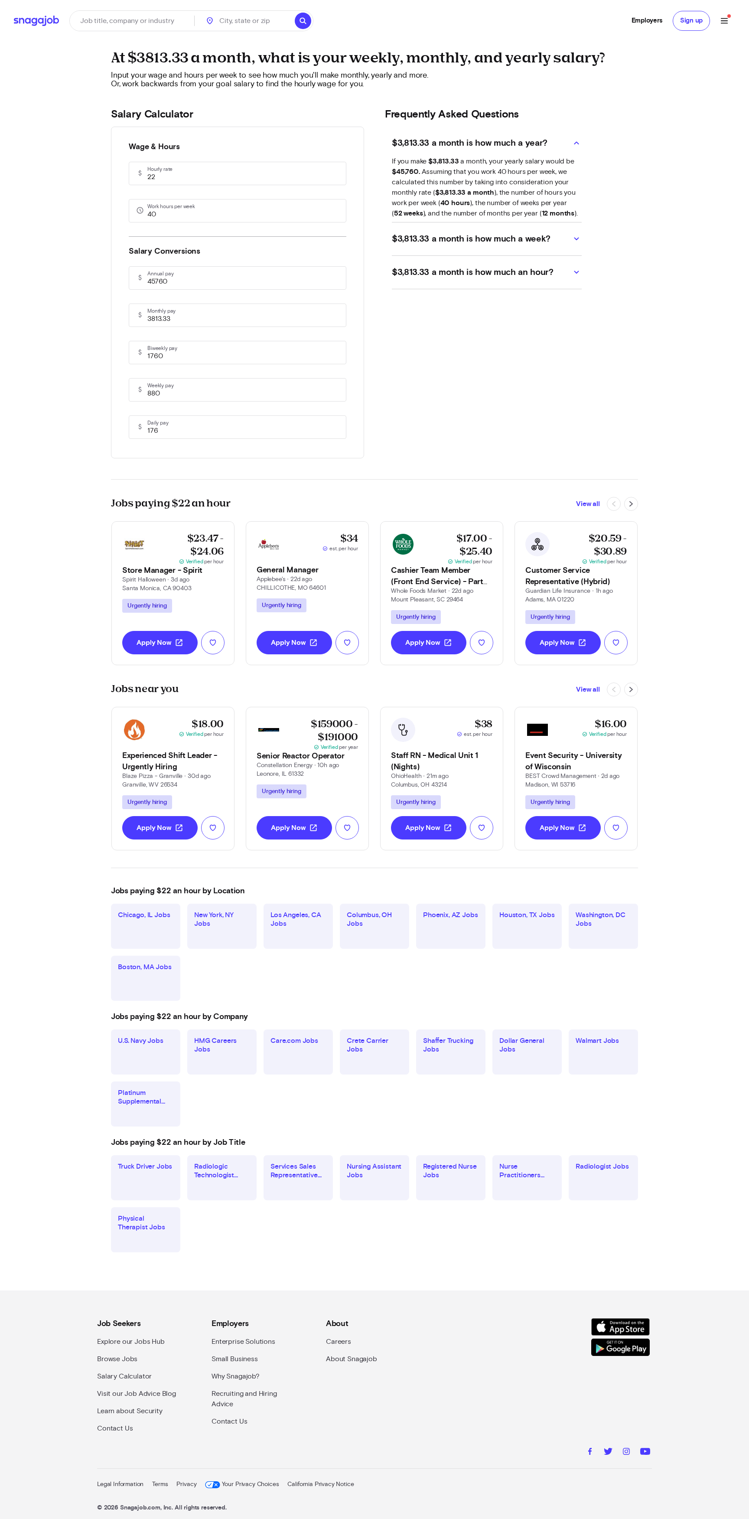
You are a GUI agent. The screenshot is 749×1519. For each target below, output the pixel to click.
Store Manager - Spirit (162, 571)
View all (588, 503)
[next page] (631, 504)
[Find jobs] (303, 21)
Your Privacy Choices (250, 1484)
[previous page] (614, 504)
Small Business (235, 1359)
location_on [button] (209, 20)
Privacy (186, 1484)
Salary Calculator (124, 1376)
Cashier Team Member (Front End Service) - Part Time (437, 582)
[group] (147, 606)
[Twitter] (608, 1452)
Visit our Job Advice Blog (136, 1393)
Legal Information (120, 1484)
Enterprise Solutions (243, 1341)
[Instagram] (626, 1452)
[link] (172, 593)
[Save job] (213, 642)
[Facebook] (589, 1452)
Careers (338, 1341)
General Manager (287, 570)
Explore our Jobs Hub (131, 1341)
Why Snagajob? (236, 1376)
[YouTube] (645, 1452)
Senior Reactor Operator (301, 756)
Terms (160, 1484)
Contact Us (115, 1428)
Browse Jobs (117, 1359)
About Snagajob (351, 1359)
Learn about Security (130, 1411)
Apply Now (160, 642)
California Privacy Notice (320, 1484)
